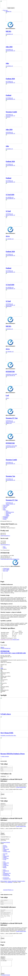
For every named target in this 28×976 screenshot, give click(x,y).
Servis (7, 510)
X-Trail (4, 859)
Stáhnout (2, 647)
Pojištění (7, 515)
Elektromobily (9, 306)
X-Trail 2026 (5, 858)
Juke (4, 848)
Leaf (4, 872)
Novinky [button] (5, 507)
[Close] (1, 892)
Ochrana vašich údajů (12, 881)
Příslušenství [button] (5, 516)
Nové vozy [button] (5, 10)
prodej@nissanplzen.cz (5, 535)
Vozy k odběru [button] (6, 505)
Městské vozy (8, 11)
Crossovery (8, 116)
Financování (8, 513)
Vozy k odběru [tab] (6, 569)
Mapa (4, 546)
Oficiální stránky (15, 559)
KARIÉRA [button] (5, 517)
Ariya (4, 861)
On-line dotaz (3, 559)
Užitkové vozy (9, 423)
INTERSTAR (6, 870)
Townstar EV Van (7, 873)
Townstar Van (6, 877)
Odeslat (2, 973)
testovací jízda (9, 559)
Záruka (7, 514)
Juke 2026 (5, 846)
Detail (2, 668)
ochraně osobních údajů (21, 787)
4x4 (6, 216)
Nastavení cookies (21, 881)
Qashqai (5, 850)
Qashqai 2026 (6, 849)
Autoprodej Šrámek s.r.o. (8, 889)
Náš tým (5, 548)
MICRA (5, 845)
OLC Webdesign (8, 882)
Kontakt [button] (4, 519)
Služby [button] (4, 509)
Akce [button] (4, 508)
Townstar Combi (6, 851)
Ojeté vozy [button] (5, 506)
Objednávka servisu (10, 512)
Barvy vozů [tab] (5, 570)
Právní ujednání (4, 881)
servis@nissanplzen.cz (5, 544)
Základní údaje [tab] (6, 568)
